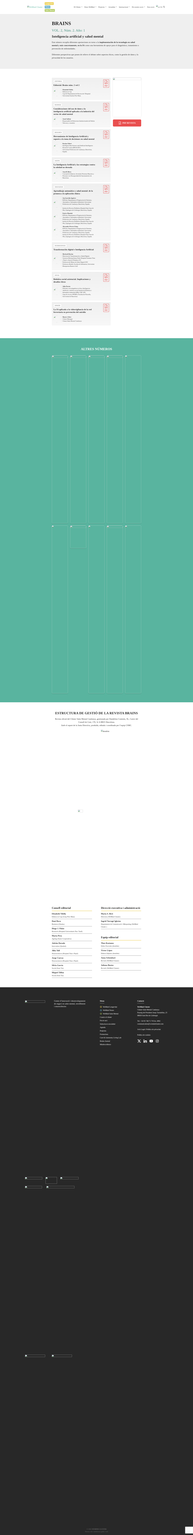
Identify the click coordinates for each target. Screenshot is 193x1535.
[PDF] (106, 83)
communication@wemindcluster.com (150, 1024)
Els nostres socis (137, 7)
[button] (164, 7)
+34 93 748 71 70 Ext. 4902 (150, 1021)
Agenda (102, 1027)
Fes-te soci (103, 1020)
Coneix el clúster (106, 1017)
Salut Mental (49, 10)
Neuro (47, 7)
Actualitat (111, 7)
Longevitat (49, 3)
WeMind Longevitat (110, 1007)
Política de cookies (143, 1035)
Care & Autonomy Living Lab (110, 1038)
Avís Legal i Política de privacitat (149, 1029)
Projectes (101, 7)
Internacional (123, 7)
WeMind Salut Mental (110, 1014)
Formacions (104, 1034)
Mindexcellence (105, 1044)
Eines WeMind (89, 7)
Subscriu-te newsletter (107, 1024)
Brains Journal (105, 1041)
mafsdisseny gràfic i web (100, 1531)
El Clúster (77, 7)
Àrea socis (150, 7)
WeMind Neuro (108, 1010)
